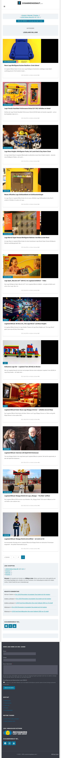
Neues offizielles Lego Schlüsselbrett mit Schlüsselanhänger (23, 195)
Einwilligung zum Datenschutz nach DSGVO (15, 680)
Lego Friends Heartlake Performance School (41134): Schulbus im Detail (27, 108)
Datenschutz (7, 703)
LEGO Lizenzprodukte (9, 61)
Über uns (6, 705)
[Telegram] (6, 626)
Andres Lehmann (9, 598)
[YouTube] (14, 626)
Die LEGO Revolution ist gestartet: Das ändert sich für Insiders (32, 594)
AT (35, 17)
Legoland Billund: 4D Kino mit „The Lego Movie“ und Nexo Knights (25, 324)
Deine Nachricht (8, 664)
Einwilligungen (8, 710)
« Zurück (7, 557)
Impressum (7, 700)
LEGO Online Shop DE (27, 17)
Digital (5, 319)
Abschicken (9, 687)
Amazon (24, 15)
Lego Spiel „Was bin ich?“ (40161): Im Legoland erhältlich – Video (25, 281)
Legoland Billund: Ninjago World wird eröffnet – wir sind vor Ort (24, 539)
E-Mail (5, 657)
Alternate (29, 15)
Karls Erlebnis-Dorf (9, 721)
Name (5, 651)
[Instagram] (10, 626)
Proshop (35, 15)
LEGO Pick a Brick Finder (11, 719)
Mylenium (7, 607)
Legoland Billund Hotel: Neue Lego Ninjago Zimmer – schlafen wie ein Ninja (28, 410)
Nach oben (56, 754)
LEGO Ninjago (7, 492)
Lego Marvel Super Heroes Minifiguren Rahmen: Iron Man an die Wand (26, 238)
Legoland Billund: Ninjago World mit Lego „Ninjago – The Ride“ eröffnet (27, 496)
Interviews (6, 449)
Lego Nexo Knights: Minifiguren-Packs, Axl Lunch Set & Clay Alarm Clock (27, 151)
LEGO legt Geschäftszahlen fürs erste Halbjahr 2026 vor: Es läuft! (34, 603)
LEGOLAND (6, 190)
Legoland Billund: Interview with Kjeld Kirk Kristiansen (21, 453)
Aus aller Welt (8, 104)
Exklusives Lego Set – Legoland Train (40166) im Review (22, 367)
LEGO (5, 363)
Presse (6, 708)
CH (38, 17)
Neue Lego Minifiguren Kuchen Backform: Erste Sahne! (21, 65)
